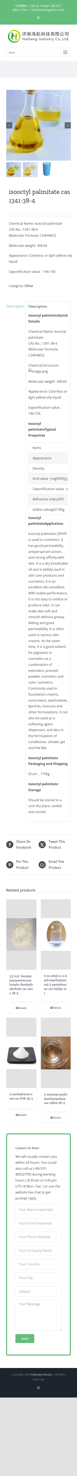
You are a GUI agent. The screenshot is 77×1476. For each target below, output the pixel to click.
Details (23, 1008)
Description (14, 306)
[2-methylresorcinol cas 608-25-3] (21, 1053)
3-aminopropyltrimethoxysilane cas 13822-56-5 (56, 1098)
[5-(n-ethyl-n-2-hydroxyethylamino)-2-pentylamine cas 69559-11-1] (56, 934)
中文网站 (21, 6)
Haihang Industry (41, 1374)
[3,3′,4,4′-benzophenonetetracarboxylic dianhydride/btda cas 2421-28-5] (21, 934)
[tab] (14, 306)
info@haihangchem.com (47, 10)
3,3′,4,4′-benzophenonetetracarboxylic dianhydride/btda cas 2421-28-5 (21, 984)
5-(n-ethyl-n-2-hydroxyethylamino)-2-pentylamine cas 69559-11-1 (55, 984)
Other (28, 286)
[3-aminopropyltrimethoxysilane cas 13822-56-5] (56, 1053)
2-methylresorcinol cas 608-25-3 (21, 1096)
